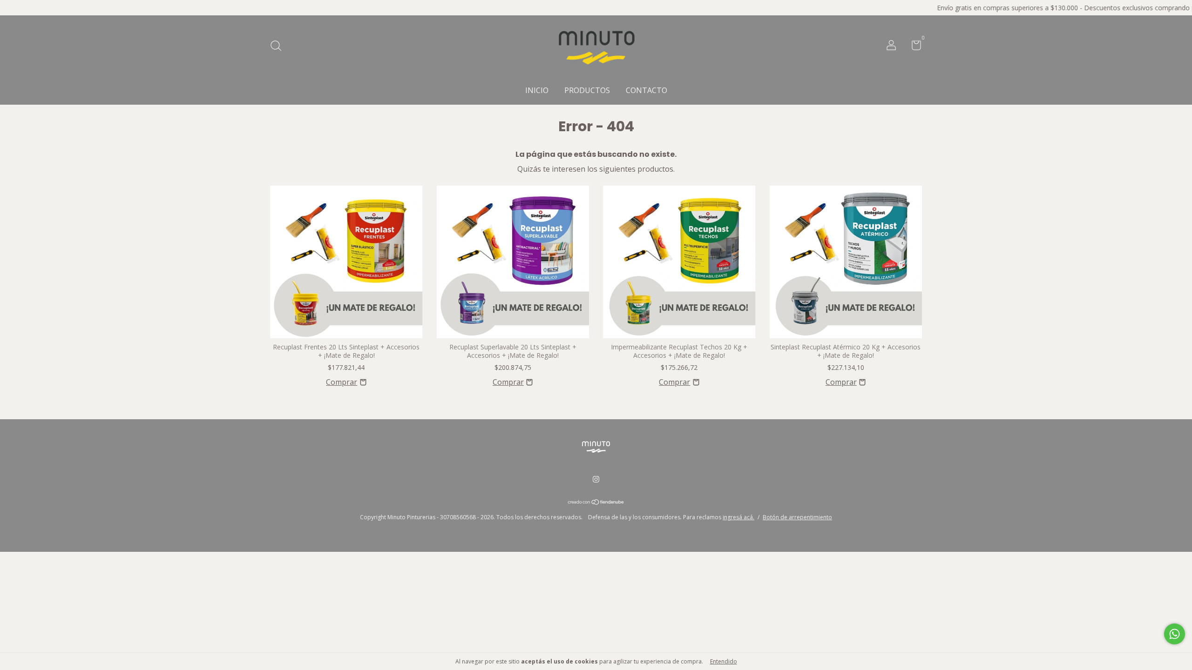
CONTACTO (646, 90)
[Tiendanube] (596, 502)
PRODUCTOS (587, 90)
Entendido (723, 661)
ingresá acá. (738, 517)
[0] (913, 47)
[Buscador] (279, 46)
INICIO (537, 90)
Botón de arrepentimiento (797, 517)
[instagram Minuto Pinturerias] (596, 479)
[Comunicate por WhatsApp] (1174, 633)
